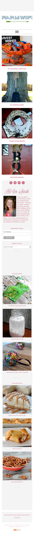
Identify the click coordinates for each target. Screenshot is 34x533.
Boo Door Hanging (17, 177)
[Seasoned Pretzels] (17, 466)
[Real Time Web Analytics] (17, 532)
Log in (24, 526)
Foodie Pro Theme (19, 525)
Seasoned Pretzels (17, 482)
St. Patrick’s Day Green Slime (17, 306)
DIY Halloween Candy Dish (17, 69)
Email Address (7, 231)
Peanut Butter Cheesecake (17, 415)
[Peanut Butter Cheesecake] (17, 399)
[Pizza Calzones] (17, 432)
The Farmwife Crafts (17, 20)
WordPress (18, 526)
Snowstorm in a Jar (17, 339)
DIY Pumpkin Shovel (17, 105)
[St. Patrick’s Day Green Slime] (17, 289)
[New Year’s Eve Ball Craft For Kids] (17, 356)
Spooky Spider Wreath (17, 141)
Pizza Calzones (17, 448)
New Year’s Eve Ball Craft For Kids (17, 372)
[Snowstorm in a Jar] (17, 323)
